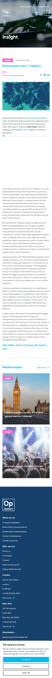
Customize (26, 666)
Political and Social (10, 565)
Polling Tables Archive (11, 569)
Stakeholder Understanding (14, 531)
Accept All (26, 659)
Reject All (26, 673)
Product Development (12, 536)
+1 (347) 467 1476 (9, 622)
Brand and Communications (14, 527)
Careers (5, 560)
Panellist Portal (43, 6)
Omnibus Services (10, 540)
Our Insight (7, 556)
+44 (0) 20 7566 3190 (11, 593)
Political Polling (26, 6)
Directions (6, 598)
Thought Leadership (11, 522)
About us (6, 551)
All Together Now (20, 129)
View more (41, 367)
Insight (8, 60)
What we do (8, 517)
